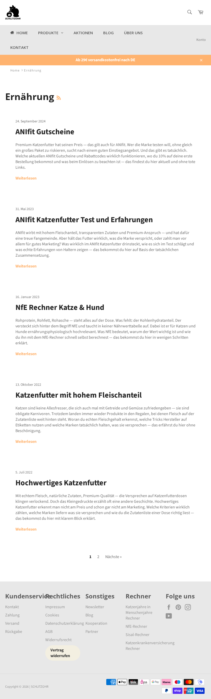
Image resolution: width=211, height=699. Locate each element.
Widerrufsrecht (58, 640)
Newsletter (94, 607)
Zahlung (12, 615)
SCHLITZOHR (39, 686)
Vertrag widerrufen (60, 653)
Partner (91, 631)
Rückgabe (13, 631)
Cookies (52, 615)
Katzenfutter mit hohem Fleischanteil (78, 395)
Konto (201, 39)
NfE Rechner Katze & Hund (59, 307)
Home (15, 70)
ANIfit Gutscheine (44, 131)
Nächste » (113, 557)
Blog (89, 615)
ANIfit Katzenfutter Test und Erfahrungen (84, 219)
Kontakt (12, 607)
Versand (12, 623)
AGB (48, 631)
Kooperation (96, 623)
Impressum (55, 607)
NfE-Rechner (136, 626)
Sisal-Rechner (138, 635)
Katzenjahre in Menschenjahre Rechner (139, 612)
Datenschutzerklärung (64, 623)
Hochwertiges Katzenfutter (61, 482)
